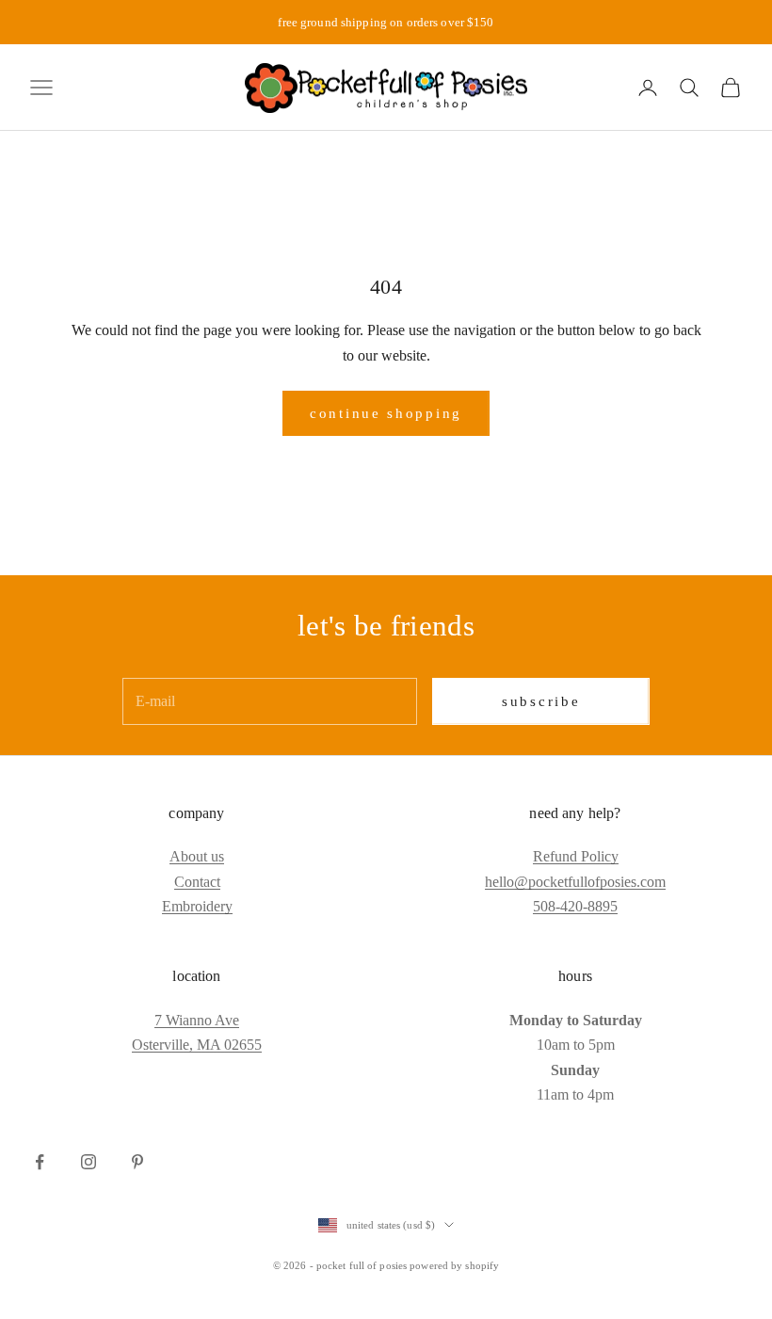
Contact (197, 882)
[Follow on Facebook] (39, 1161)
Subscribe (541, 701)
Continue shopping (386, 413)
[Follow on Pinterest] (137, 1161)
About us (196, 856)
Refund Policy (576, 856)
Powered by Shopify (454, 1265)
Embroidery (197, 906)
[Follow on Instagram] (88, 1161)
